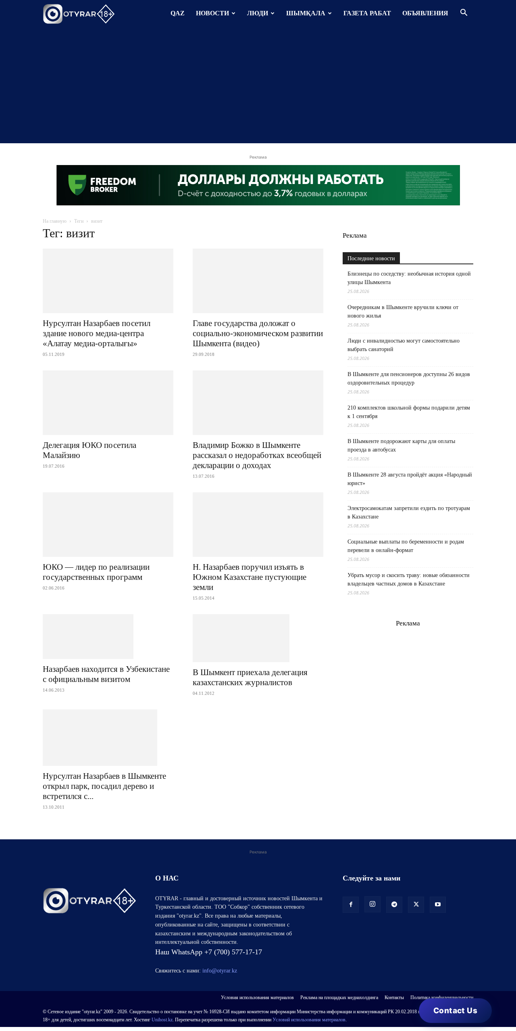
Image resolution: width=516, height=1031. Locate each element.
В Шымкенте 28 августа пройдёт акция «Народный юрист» (409, 479)
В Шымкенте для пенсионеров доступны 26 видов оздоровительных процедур (408, 378)
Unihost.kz (162, 1020)
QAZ (178, 13)
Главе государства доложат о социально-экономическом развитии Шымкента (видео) (258, 333)
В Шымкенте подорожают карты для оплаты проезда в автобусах (401, 445)
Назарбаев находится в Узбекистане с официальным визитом (106, 674)
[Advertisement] (258, 86)
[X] (416, 905)
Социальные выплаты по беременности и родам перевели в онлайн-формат (405, 546)
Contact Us (455, 1010)
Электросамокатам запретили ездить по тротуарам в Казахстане (408, 512)
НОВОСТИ (212, 13)
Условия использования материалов (257, 997)
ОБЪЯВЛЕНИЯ (425, 13)
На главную (55, 221)
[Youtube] (438, 905)
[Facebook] (351, 905)
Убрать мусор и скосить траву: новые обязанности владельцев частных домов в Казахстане (408, 579)
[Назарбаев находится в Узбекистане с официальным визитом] (108, 636)
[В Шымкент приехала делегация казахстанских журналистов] (258, 638)
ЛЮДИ (257, 13)
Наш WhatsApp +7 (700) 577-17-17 (208, 952)
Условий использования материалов (309, 1020)
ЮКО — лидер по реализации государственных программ (96, 572)
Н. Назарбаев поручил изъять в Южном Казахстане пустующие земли (249, 577)
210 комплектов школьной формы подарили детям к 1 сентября (408, 412)
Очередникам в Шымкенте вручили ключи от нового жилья (402, 311)
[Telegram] (394, 905)
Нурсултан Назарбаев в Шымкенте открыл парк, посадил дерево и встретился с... (104, 786)
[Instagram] (372, 904)
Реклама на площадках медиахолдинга (339, 997)
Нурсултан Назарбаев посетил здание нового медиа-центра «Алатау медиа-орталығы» (96, 333)
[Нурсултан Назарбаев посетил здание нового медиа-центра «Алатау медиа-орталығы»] (108, 281)
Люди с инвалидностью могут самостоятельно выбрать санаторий (403, 345)
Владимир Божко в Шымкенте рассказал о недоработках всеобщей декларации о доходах (257, 455)
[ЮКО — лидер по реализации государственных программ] (108, 524)
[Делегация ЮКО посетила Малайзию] (108, 402)
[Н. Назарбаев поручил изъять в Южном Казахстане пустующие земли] (258, 524)
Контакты (394, 997)
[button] (463, 13)
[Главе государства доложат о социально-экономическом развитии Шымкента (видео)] (258, 281)
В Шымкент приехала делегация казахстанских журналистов (250, 677)
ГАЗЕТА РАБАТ (367, 13)
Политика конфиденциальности (441, 997)
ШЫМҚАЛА (305, 13)
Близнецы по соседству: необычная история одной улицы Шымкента (409, 278)
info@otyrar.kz (219, 971)
